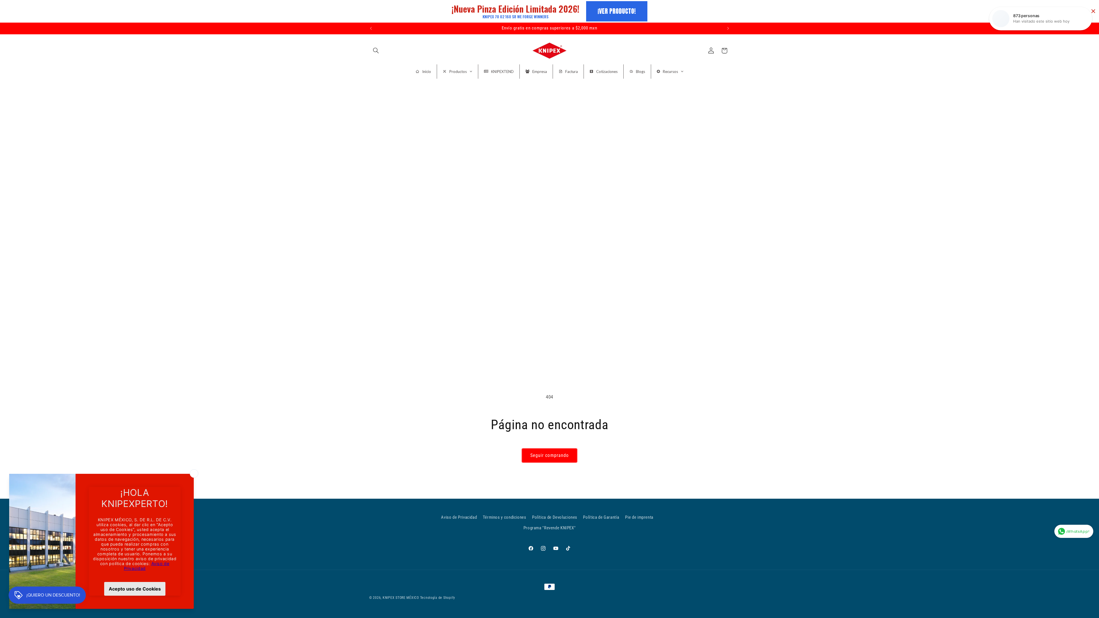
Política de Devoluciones (554, 517)
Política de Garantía (601, 517)
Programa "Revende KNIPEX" (549, 527)
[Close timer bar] (1093, 11)
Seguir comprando (549, 455)
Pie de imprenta (639, 517)
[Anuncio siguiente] (728, 28)
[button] (375, 50)
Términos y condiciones (504, 517)
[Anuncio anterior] (371, 28)
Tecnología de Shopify (437, 598)
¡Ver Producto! (617, 11)
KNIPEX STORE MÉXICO (401, 598)
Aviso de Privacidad (459, 517)
